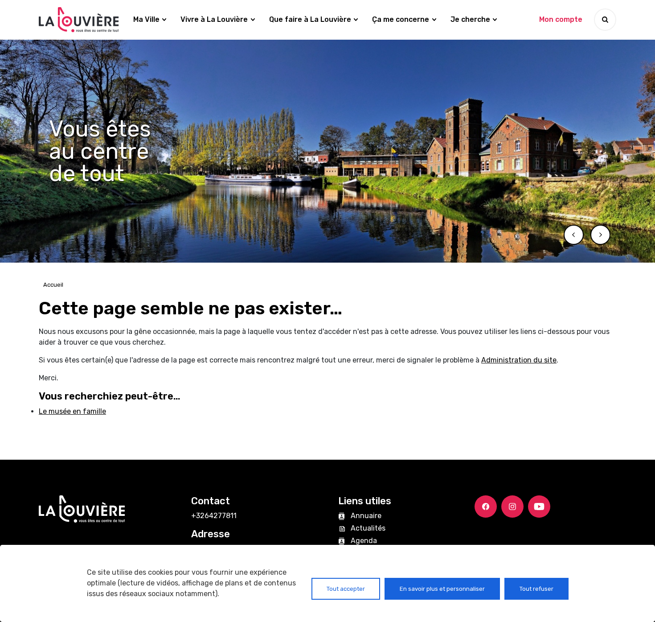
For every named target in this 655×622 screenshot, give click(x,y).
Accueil (53, 284)
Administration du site (519, 360)
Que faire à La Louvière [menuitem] (310, 19)
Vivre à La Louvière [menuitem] (214, 19)
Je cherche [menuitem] (470, 19)
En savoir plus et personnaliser (442, 588)
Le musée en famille (72, 411)
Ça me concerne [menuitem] (400, 19)
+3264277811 (214, 515)
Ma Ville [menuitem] (146, 19)
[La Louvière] (79, 20)
